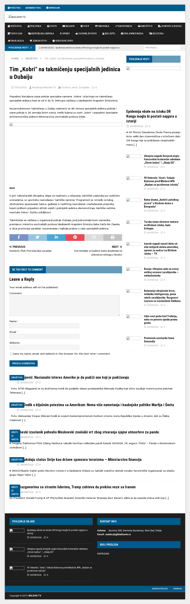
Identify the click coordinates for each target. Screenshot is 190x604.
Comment (15, 293)
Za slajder (84, 87)
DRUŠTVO (146, 26)
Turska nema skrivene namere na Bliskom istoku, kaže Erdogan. (161, 225)
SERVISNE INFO (64, 41)
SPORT (66, 33)
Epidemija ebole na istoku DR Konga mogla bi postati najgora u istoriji (151, 116)
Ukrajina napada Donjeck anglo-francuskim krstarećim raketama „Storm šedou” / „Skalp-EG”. (162, 159)
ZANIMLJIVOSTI (87, 33)
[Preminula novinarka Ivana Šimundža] (133, 342)
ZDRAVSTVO (39, 41)
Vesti (75, 87)
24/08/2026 (26, 410)
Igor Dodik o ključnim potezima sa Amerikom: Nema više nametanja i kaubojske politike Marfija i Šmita (95, 405)
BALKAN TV (35, 596)
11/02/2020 (21, 87)
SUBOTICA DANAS (171, 26)
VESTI (53, 26)
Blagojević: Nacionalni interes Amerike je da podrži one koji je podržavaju (73, 377)
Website (14, 343)
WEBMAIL (177, 588)
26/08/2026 (136, 126)
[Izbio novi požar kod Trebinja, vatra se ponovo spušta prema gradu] (133, 320)
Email (13, 332)
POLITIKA (35, 26)
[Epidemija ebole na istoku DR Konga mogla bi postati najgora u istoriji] (153, 86)
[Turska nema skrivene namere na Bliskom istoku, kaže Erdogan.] (133, 225)
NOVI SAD (16, 33)
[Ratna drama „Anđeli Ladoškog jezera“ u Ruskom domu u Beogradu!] (133, 203)
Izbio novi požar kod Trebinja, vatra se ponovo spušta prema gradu (160, 319)
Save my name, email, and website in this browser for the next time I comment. (61, 354)
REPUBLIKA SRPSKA (42, 33)
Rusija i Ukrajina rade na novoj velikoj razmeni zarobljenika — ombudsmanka (161, 272)
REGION (70, 26)
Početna (15, 7)
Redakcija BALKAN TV (44, 87)
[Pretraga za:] (162, 47)
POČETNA (16, 26)
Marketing (34, 7)
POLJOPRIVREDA (133, 33)
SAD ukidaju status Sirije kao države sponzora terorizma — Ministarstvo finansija (79, 459)
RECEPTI (109, 33)
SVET (86, 26)
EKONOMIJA (125, 26)
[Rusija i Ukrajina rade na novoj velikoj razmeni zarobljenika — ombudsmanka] (133, 272)
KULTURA (158, 33)
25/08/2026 (152, 305)
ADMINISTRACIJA (160, 588)
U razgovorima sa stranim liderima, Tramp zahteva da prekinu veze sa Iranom (76, 487)
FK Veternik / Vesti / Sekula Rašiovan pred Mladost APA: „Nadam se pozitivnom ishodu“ (161, 181)
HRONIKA (103, 26)
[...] (135, 145)
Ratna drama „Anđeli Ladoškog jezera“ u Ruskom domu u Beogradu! (161, 203)
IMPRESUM (54, 7)
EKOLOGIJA (17, 41)
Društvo (66, 87)
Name (13, 321)
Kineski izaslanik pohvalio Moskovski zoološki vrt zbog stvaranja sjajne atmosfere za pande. (88, 432)
